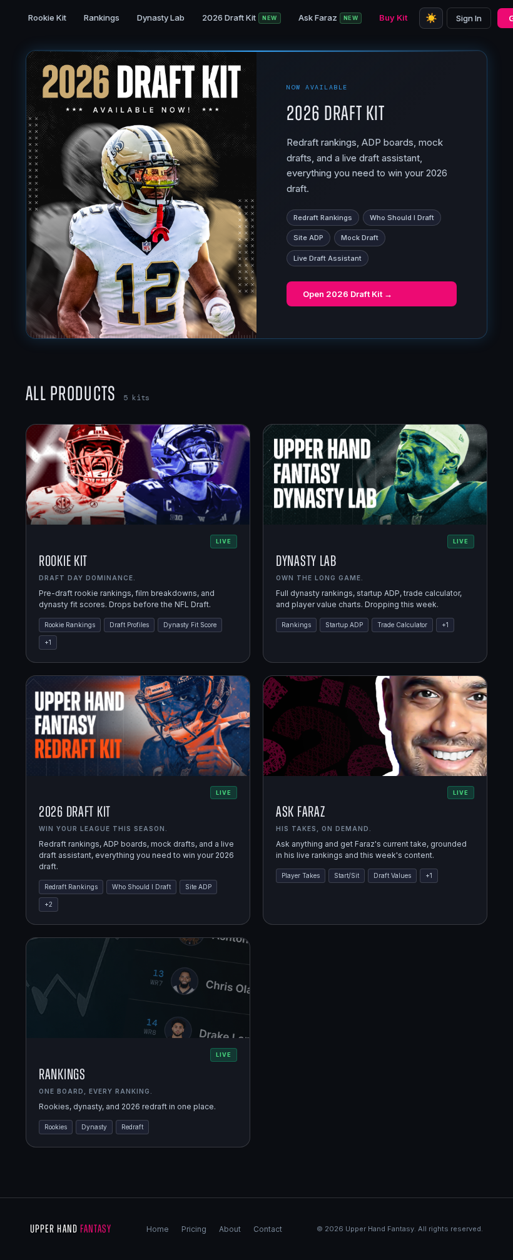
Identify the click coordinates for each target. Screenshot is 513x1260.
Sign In (469, 18)
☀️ (431, 18)
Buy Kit (393, 18)
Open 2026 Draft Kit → (347, 294)
